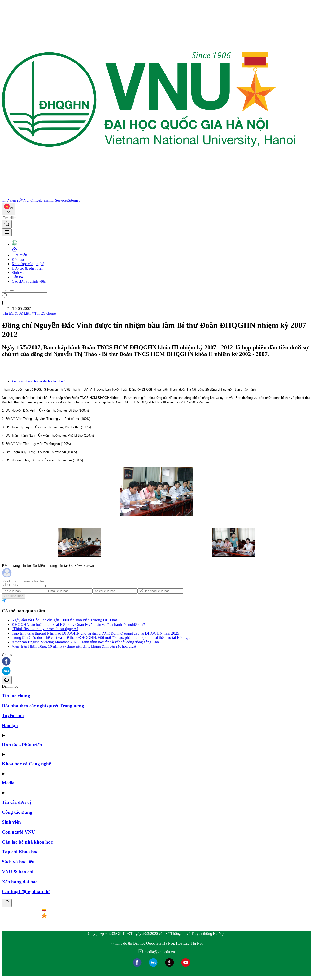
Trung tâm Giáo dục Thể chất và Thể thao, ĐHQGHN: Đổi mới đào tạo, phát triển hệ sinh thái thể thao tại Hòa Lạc (101, 638)
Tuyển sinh (13, 715)
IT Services (59, 200)
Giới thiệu (19, 255)
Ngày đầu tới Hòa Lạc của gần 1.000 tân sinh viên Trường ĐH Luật (64, 620)
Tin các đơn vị (16, 802)
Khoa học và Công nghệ (26, 763)
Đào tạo (18, 259)
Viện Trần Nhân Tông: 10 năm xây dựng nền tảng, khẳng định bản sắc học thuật (74, 646)
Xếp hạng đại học (19, 881)
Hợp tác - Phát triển (22, 744)
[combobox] (8, 209)
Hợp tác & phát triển (27, 268)
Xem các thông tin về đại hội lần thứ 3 (39, 381)
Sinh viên (19, 273)
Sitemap (74, 200)
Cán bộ (17, 277)
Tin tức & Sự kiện (17, 313)
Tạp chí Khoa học (20, 851)
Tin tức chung (45, 313)
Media (8, 782)
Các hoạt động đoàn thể (26, 891)
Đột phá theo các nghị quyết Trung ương (43, 705)
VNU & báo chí (17, 871)
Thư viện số (11, 200)
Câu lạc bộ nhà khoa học (27, 841)
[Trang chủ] (148, 196)
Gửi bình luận (13, 596)
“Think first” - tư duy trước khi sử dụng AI (45, 629)
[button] (156, 662)
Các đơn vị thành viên (29, 281)
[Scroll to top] (7, 903)
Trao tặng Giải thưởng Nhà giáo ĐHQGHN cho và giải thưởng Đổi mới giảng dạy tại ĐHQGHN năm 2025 (95, 633)
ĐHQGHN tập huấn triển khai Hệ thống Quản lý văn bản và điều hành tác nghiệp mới (78, 624)
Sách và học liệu (18, 861)
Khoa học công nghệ (28, 264)
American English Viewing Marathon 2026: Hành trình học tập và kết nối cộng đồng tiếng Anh (85, 642)
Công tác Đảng (17, 812)
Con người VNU (18, 831)
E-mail (45, 200)
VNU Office (30, 200)
